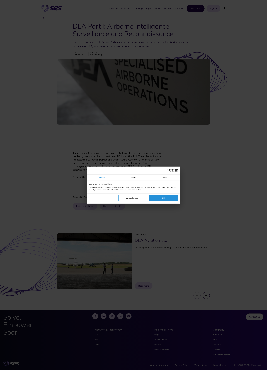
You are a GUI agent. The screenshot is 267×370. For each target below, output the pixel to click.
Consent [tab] (102, 177)
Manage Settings (132, 198)
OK (163, 198)
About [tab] (164, 177)
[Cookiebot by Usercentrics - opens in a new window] (169, 170)
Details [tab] (133, 177)
